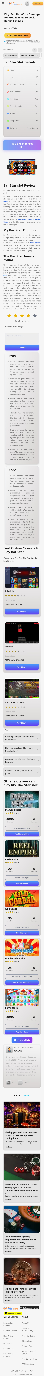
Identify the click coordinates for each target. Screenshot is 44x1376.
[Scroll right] (40, 50)
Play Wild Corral (22, 933)
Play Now (22, 611)
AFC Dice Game (28, 1364)
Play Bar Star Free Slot (22, 145)
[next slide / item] (35, 167)
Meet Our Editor (28, 1336)
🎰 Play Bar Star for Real (17, 35)
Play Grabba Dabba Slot (22, 982)
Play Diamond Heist (22, 834)
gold (5, 275)
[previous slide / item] (9, 167)
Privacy (31, 1351)
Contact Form (27, 1346)
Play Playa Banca (22, 1032)
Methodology (11, 43)
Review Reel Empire (22, 878)
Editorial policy (35, 42)
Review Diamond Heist (22, 828)
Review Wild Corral (22, 927)
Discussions (27, 1341)
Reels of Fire (35, 243)
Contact (26, 1082)
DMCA (24, 1354)
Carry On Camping (26, 219)
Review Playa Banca (22, 1026)
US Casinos (7, 1343)
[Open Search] (27, 3)
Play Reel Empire (22, 883)
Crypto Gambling (10, 1331)
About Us (25, 1323)
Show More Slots (22, 1040)
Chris (14, 1082)
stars (5, 201)
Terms (24, 1351)
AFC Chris (14, 28)
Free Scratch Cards (29, 1359)
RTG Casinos (8, 1349)
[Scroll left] (34, 50)
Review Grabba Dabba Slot (22, 977)
